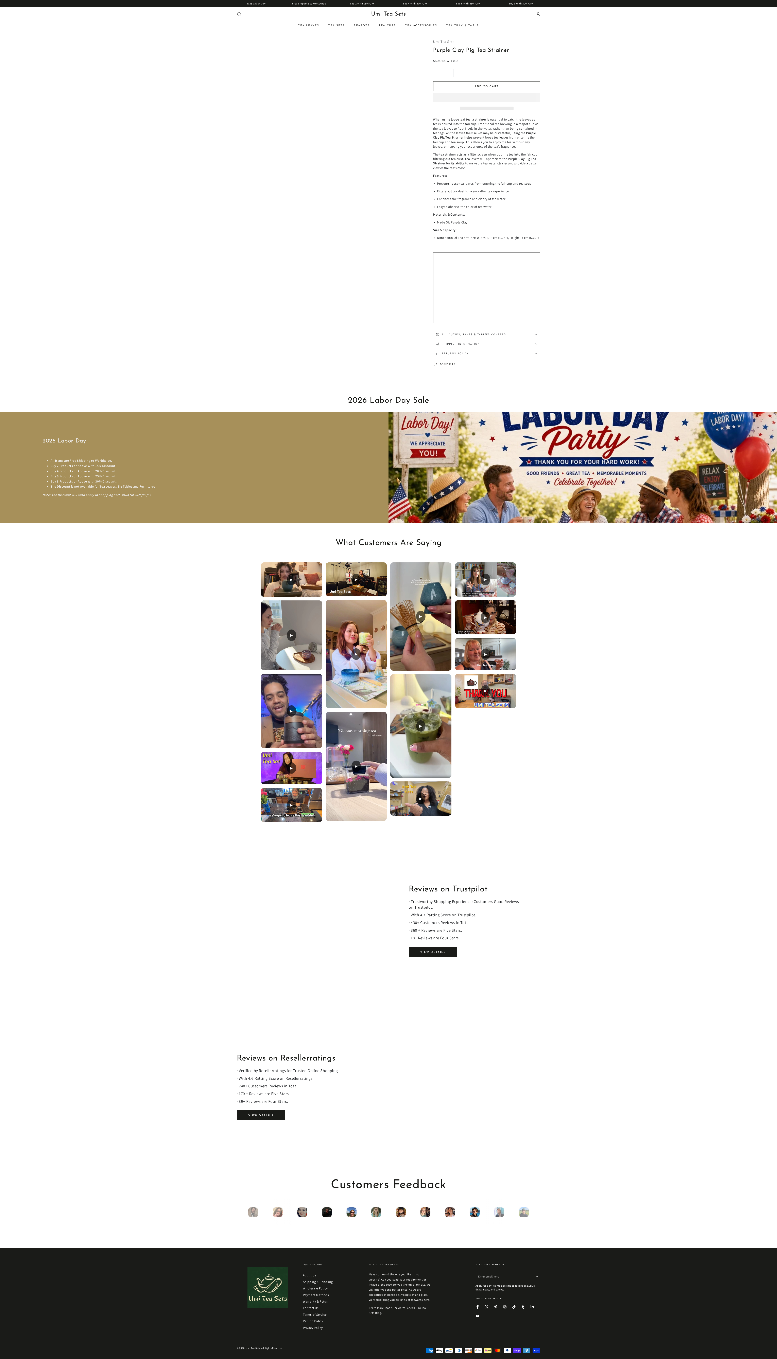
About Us (309, 1275)
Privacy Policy (313, 1328)
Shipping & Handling (318, 1282)
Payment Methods (316, 1295)
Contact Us (311, 1308)
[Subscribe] (538, 1276)
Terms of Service (315, 1314)
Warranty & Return (316, 1301)
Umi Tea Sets (253, 1347)
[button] (486, 98)
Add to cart (486, 86)
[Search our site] (239, 14)
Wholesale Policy (315, 1288)
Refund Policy (313, 1321)
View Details (433, 952)
